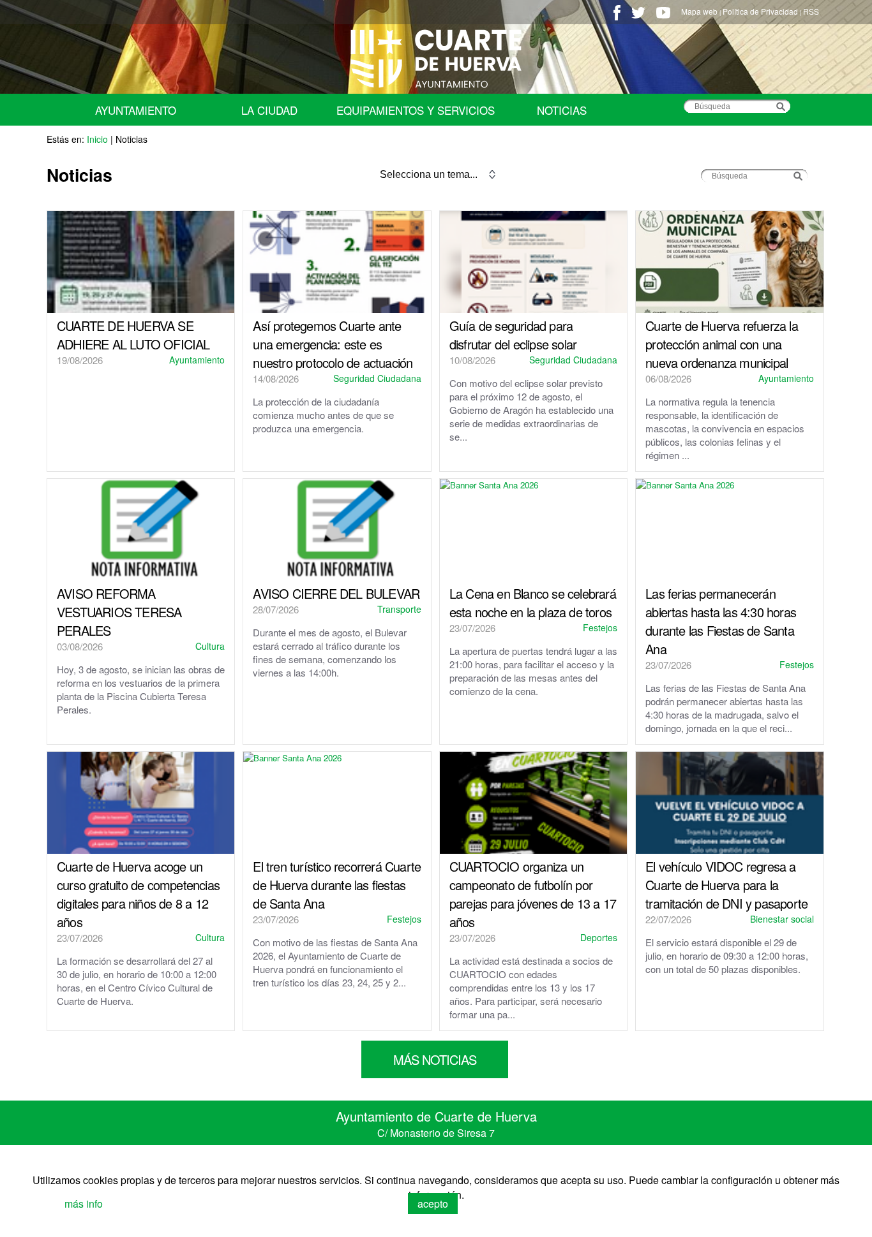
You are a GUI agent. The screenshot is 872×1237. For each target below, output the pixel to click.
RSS (811, 11)
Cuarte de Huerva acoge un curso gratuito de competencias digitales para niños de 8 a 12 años (138, 894)
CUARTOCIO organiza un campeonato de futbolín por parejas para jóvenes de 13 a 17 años (532, 894)
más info (83, 1203)
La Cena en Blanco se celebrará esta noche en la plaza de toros (532, 602)
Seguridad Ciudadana (377, 378)
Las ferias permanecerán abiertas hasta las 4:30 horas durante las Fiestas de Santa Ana (720, 621)
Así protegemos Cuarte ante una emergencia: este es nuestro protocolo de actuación (332, 344)
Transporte (399, 609)
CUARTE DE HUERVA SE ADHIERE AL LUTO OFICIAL (133, 334)
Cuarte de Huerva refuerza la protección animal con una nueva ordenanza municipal (721, 344)
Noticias (562, 110)
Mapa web (699, 11)
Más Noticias (434, 1059)
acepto (432, 1203)
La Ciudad (269, 110)
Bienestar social (782, 918)
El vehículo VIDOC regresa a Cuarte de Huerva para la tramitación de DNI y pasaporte (726, 884)
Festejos (600, 627)
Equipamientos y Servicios (415, 110)
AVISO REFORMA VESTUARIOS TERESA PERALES (119, 612)
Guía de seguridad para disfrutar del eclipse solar (512, 334)
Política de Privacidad (760, 11)
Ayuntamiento (135, 110)
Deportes (598, 937)
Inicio (97, 139)
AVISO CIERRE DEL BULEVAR (336, 593)
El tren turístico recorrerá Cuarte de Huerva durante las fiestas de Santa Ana (337, 884)
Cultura (210, 646)
